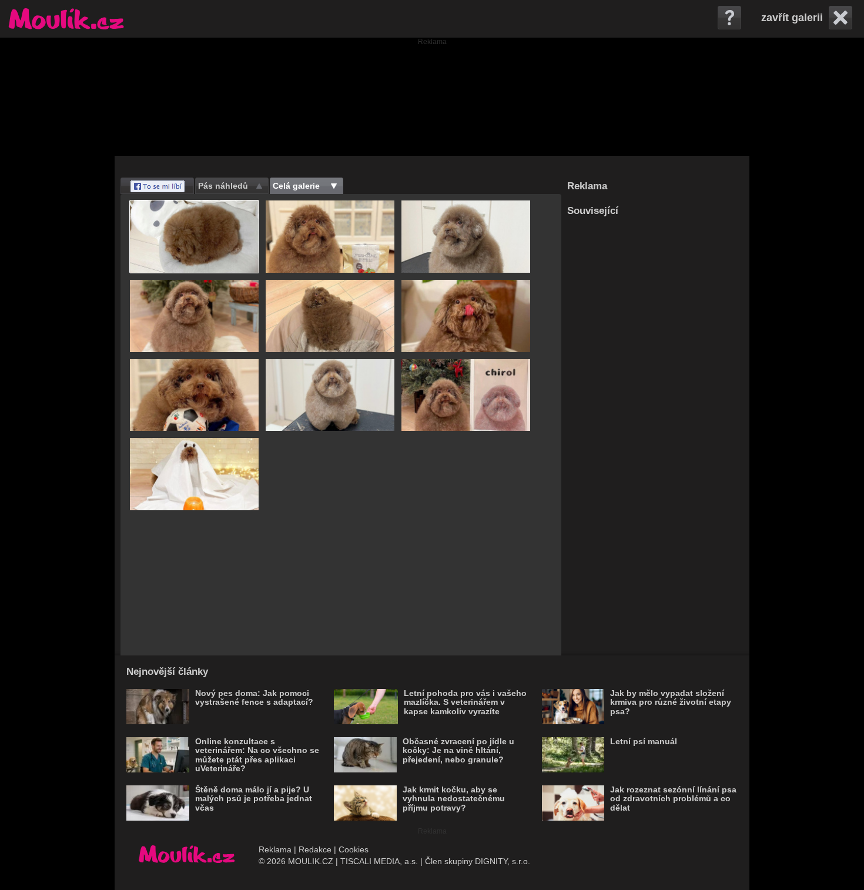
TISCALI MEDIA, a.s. (379, 861)
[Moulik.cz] (66, 18)
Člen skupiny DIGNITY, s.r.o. (477, 861)
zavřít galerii (792, 18)
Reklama (275, 849)
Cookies (354, 849)
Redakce (315, 849)
